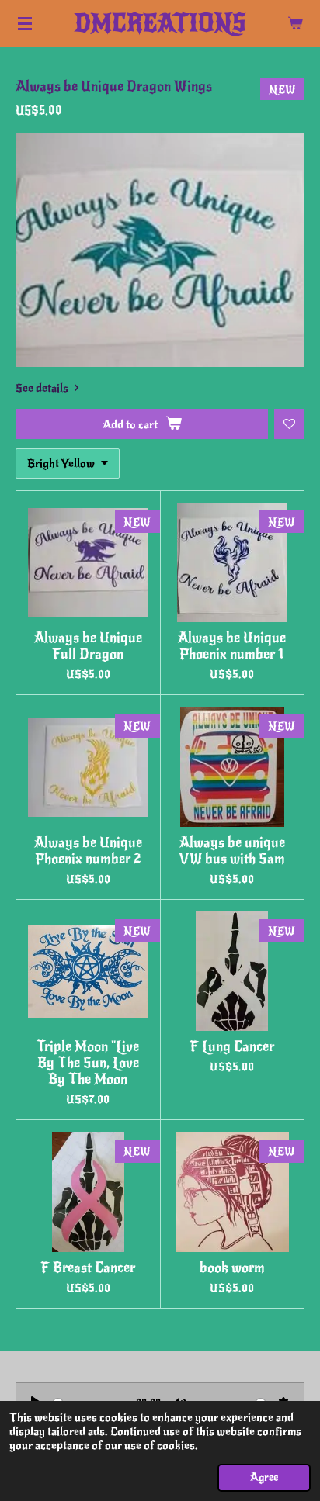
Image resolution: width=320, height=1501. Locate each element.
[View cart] (295, 23)
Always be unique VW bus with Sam (232, 851)
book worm (232, 1268)
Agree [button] (264, 1477)
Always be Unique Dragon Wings (114, 86)
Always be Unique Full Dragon (88, 646)
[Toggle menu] (25, 23)
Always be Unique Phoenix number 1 (232, 646)
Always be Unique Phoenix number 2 (88, 851)
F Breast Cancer (87, 1268)
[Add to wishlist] (289, 424)
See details (42, 388)
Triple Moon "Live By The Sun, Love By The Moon (88, 1063)
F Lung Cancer (232, 1047)
